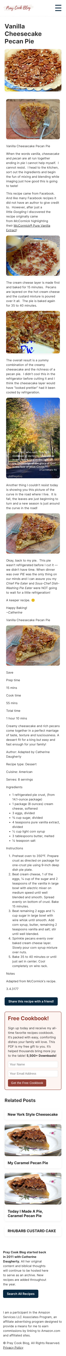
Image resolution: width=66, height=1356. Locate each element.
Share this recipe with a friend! (31, 1001)
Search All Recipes (21, 1294)
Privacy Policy (13, 1347)
